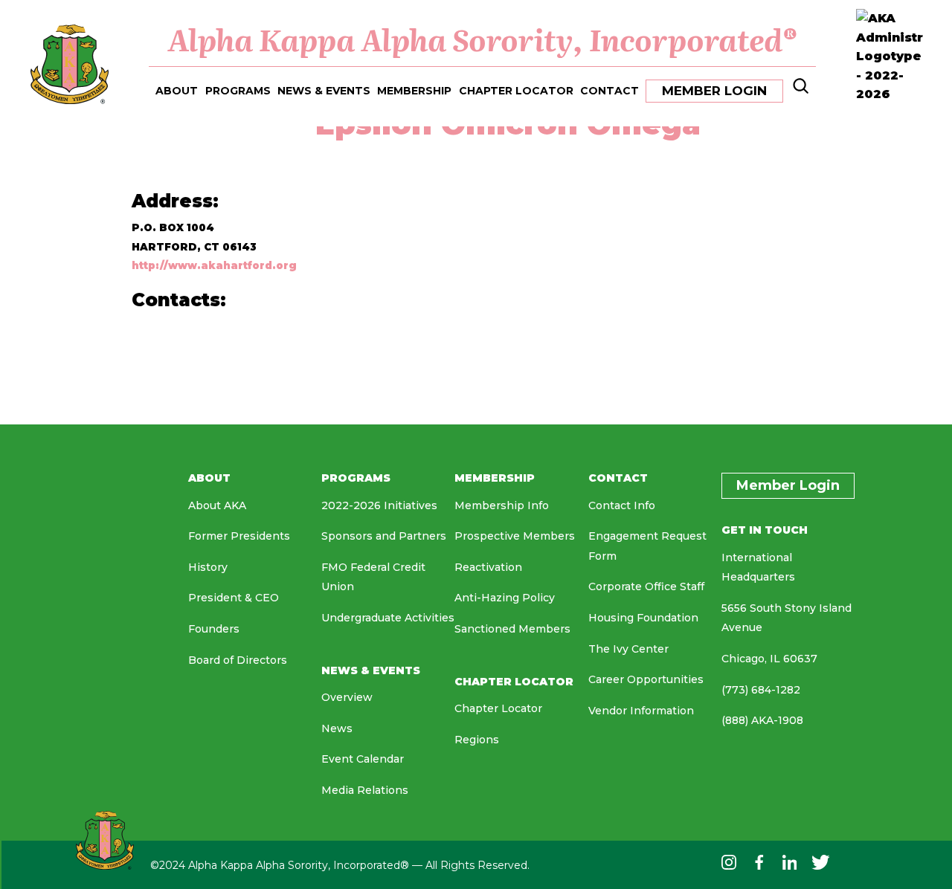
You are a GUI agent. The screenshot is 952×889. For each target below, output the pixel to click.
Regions (476, 739)
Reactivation (488, 567)
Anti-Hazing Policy (504, 597)
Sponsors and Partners (383, 536)
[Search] (799, 90)
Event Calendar (362, 759)
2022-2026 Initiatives (379, 505)
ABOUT (176, 90)
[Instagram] (728, 866)
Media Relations (364, 790)
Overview (347, 697)
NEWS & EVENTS (323, 90)
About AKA (217, 505)
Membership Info (501, 505)
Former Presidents (239, 536)
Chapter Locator (498, 708)
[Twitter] (820, 866)
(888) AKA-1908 (762, 720)
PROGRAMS (238, 90)
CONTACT (609, 90)
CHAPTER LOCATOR (516, 90)
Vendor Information (641, 710)
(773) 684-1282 (760, 689)
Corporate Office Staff (646, 586)
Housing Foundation (643, 617)
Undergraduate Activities (387, 617)
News (337, 728)
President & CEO (233, 597)
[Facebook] (759, 866)
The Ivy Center (628, 649)
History (208, 567)
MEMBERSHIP (414, 90)
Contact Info (621, 505)
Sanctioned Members (512, 629)
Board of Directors (237, 660)
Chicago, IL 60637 (769, 658)
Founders (213, 629)
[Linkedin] (789, 866)
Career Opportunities (646, 679)
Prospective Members (514, 536)
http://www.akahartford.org (214, 265)
